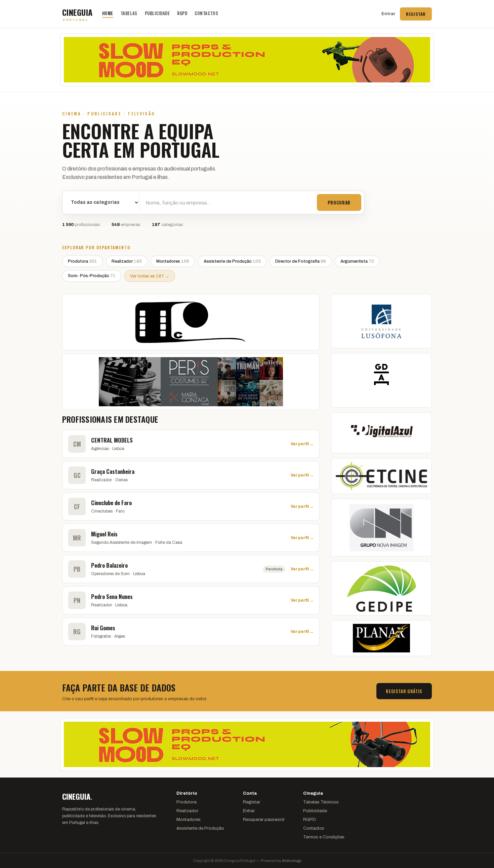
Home (107, 13)
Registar (416, 14)
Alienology (291, 861)
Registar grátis (404, 691)
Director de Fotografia (300, 261)
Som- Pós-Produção (92, 275)
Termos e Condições (323, 837)
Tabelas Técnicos (321, 802)
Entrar (388, 13)
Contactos (206, 13)
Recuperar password (263, 819)
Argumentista (357, 261)
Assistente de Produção (232, 261)
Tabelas (129, 13)
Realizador (127, 261)
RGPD (182, 13)
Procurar (339, 202)
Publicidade (157, 13)
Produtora (82, 261)
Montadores (172, 261)
